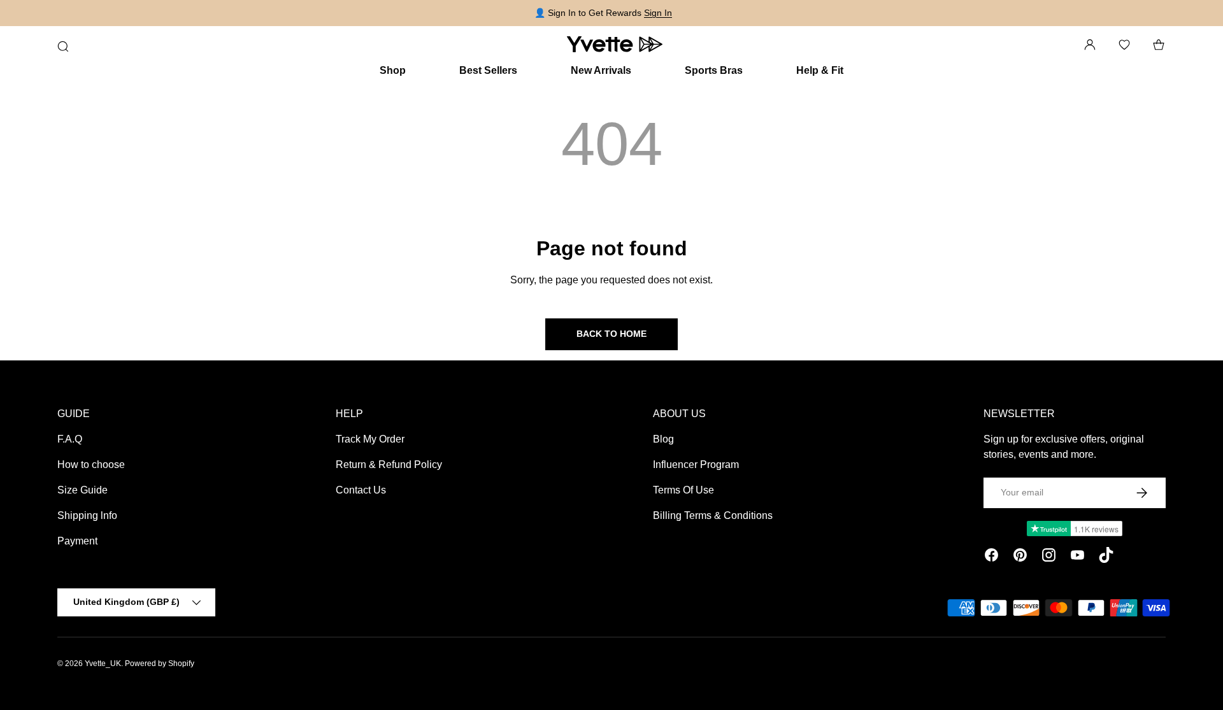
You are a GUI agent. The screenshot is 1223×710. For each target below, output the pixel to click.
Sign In (658, 13)
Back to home (611, 334)
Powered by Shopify (159, 663)
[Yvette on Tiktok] (1106, 557)
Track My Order (370, 439)
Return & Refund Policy (389, 464)
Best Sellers (488, 70)
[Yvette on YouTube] (1077, 557)
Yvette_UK (103, 663)
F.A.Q (69, 439)
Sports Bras (714, 70)
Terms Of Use (683, 490)
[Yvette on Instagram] (1049, 557)
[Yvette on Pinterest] (1020, 557)
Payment (77, 541)
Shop (393, 70)
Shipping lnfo (87, 515)
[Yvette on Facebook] (991, 557)
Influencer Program (696, 464)
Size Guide (82, 490)
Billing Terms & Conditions (713, 515)
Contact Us (361, 490)
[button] (1158, 44)
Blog (663, 439)
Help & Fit (819, 70)
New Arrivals (601, 70)
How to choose (91, 464)
